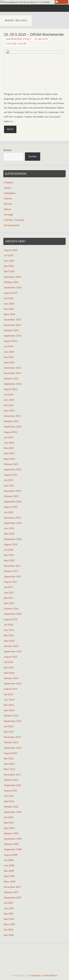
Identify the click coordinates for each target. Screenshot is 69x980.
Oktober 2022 (11, 421)
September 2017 (13, 576)
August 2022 (10, 432)
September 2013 (13, 721)
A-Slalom (11, 44)
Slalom (22, 44)
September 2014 (13, 683)
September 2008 (13, 849)
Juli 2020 (8, 512)
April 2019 (9, 533)
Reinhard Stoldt (21, 39)
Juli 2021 (8, 480)
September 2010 (13, 812)
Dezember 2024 (12, 319)
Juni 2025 (9, 303)
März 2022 (9, 459)
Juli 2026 (8, 255)
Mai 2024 (9, 357)
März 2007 (9, 924)
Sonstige (8, 214)
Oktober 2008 (11, 844)
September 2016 (13, 614)
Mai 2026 (9, 266)
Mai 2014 (9, 705)
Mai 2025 (9, 309)
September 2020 (13, 501)
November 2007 (12, 887)
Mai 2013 (9, 731)
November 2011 (12, 774)
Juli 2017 (8, 587)
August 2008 (10, 855)
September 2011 (12, 785)
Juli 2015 (8, 662)
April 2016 (9, 640)
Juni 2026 (9, 260)
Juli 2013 (8, 726)
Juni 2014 (9, 699)
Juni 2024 (9, 351)
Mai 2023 (9, 405)
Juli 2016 (8, 624)
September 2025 (13, 287)
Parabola (36, 976)
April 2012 (9, 763)
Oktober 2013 (11, 715)
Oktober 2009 (11, 833)
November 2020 (12, 491)
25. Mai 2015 (41, 39)
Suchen (7, 150)
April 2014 (9, 710)
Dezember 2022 (12, 416)
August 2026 (10, 250)
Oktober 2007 (11, 892)
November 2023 (12, 373)
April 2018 (9, 560)
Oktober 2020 (11, 496)
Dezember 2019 (12, 517)
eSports (8, 198)
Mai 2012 (9, 758)
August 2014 (10, 689)
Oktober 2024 (11, 330)
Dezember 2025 (12, 277)
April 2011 (9, 801)
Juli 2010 (8, 817)
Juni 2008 (9, 865)
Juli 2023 (8, 394)
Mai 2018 (9, 555)
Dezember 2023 (12, 367)
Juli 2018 (8, 549)
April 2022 (9, 453)
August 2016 (10, 619)
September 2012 (13, 748)
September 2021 (13, 469)
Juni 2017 (9, 592)
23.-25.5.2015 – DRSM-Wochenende (34, 34)
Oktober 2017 (11, 571)
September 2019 (13, 523)
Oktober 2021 (11, 464)
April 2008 (9, 876)
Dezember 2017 (12, 566)
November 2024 (12, 325)
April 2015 (9, 673)
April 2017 (9, 603)
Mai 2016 (9, 635)
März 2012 (9, 769)
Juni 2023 (9, 400)
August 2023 (10, 389)
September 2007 (13, 897)
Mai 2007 (9, 913)
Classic (7, 187)
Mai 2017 (9, 598)
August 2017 (10, 581)
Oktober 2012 (11, 742)
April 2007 (9, 919)
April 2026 (9, 271)
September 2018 (13, 539)
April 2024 (9, 362)
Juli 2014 (8, 694)
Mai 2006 (9, 935)
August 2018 (10, 544)
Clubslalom (10, 193)
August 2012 (10, 753)
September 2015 (13, 651)
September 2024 (13, 335)
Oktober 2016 (11, 608)
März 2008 (9, 881)
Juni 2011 (9, 796)
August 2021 (10, 474)
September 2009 (13, 838)
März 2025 (9, 314)
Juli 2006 (8, 929)
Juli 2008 (8, 860)
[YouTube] (61, 2)
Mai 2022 (9, 448)
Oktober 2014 (11, 678)
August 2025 (10, 292)
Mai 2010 (9, 822)
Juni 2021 (9, 485)
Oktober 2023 (11, 378)
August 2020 (10, 507)
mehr (10, 129)
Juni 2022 (9, 442)
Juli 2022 (8, 437)
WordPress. (51, 976)
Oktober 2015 (11, 646)
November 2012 (12, 737)
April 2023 (9, 410)
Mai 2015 (9, 667)
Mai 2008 (9, 870)
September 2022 (13, 426)
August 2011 (10, 790)
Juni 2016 (9, 630)
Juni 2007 (9, 908)
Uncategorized (11, 225)
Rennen (8, 203)
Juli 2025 (8, 298)
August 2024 (10, 341)
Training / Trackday (14, 220)
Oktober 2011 (11, 780)
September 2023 (13, 384)
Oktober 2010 (11, 806)
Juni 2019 (9, 528)
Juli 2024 (8, 346)
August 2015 (10, 656)
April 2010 (9, 828)
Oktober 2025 (11, 282)
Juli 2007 (8, 903)
